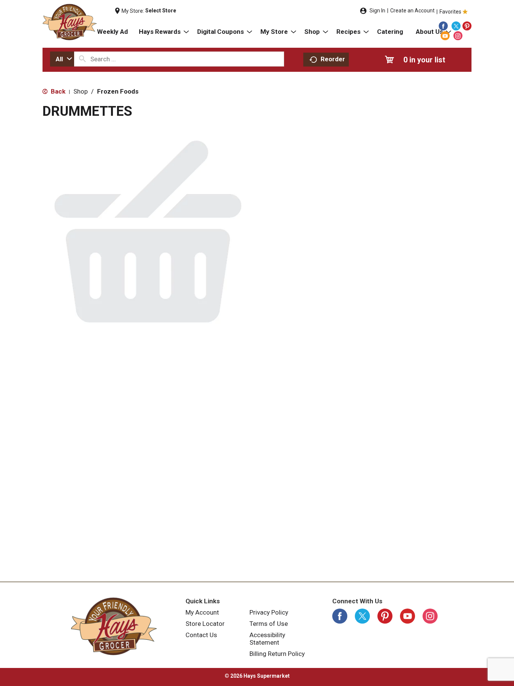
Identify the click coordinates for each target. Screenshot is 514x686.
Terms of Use (268, 623)
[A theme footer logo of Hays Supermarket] (114, 626)
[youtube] (445, 35)
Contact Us (201, 635)
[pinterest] (466, 25)
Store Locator (205, 623)
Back (57, 91)
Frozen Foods (117, 91)
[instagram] (457, 35)
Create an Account (412, 11)
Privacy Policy (268, 612)
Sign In (377, 11)
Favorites (450, 12)
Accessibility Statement (267, 638)
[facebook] (443, 25)
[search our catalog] (82, 59)
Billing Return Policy (277, 653)
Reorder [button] (333, 59)
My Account (202, 612)
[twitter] (456, 25)
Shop (80, 91)
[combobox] (62, 59)
